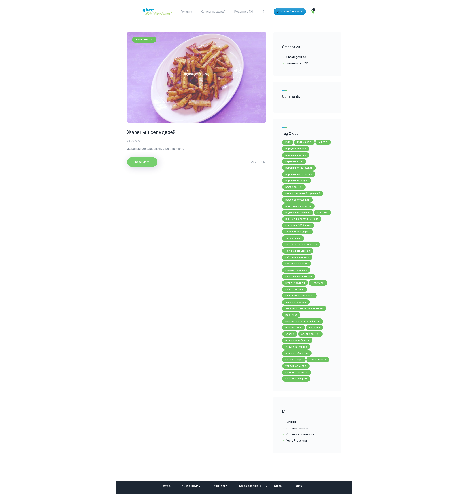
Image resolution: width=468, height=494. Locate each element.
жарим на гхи (293, 238)
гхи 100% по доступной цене (301, 219)
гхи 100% (322, 212)
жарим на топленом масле (301, 244)
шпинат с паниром (296, 378)
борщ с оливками (295, 148)
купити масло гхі (295, 282)
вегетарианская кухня (298, 206)
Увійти (291, 422)
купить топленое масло (299, 295)
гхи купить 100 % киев (298, 225)
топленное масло (295, 366)
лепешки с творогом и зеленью (304, 308)
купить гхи (318, 282)
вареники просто (295, 155)
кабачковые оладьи (297, 257)
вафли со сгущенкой (297, 199)
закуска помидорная (297, 250)
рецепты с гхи (318, 359)
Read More (142, 162)
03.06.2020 (134, 140)
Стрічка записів (297, 428)
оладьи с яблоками (296, 353)
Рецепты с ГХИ (144, 39)
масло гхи (291, 314)
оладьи (289, 334)
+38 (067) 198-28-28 (292, 11)
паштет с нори (293, 359)
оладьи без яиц (310, 334)
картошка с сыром (296, 263)
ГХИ (287, 142)
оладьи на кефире (296, 346)
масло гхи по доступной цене (302, 321)
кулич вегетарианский (298, 276)
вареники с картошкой (298, 167)
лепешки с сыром (295, 302)
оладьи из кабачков (297, 340)
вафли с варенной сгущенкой (302, 193)
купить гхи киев (294, 289)
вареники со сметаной (298, 174)
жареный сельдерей (297, 231)
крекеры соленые (296, 270)
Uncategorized (296, 57)
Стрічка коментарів (300, 434)
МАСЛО (323, 142)
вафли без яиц (293, 187)
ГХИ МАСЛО (304, 142)
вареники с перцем (296, 180)
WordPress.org (296, 440)
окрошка (314, 327)
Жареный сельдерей (151, 132)
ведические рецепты (297, 212)
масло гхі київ (293, 327)
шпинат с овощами (296, 372)
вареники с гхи (294, 161)
